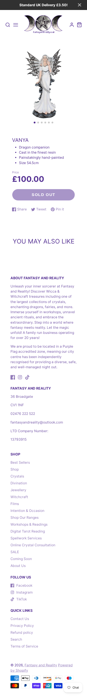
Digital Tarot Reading (27, 531)
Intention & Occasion (27, 511)
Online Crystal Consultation (32, 545)
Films (14, 504)
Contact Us (19, 619)
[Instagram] (20, 377)
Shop (14, 469)
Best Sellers (20, 462)
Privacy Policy (22, 626)
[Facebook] (12, 377)
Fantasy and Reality (41, 665)
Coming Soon (21, 559)
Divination (18, 483)
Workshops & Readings (29, 524)
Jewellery (18, 490)
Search (16, 639)
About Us (18, 566)
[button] (34, 122)
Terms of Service (24, 646)
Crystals (17, 476)
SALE (14, 552)
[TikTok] (27, 377)
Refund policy (21, 632)
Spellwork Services (26, 538)
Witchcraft (19, 497)
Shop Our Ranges (24, 517)
